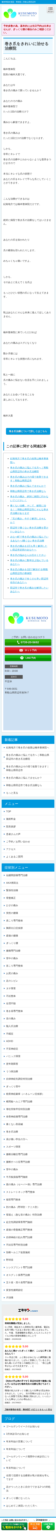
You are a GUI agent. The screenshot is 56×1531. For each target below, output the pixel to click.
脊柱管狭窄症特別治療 (18, 1109)
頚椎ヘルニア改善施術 (18, 1252)
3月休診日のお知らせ (17, 1434)
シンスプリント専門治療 (19, 1267)
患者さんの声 (13, 834)
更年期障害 (12, 1064)
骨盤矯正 (11, 898)
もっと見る (12, 793)
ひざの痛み (12, 905)
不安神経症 (12, 1048)
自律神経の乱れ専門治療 (19, 1237)
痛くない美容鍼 (14, 1124)
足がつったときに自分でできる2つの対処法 (28, 1489)
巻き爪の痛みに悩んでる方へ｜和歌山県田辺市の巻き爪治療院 (27, 757)
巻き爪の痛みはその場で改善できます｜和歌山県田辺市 (27, 768)
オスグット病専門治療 (18, 1275)
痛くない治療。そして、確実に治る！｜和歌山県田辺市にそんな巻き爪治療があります (29, 509)
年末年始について (15, 1449)
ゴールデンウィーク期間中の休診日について (27, 1458)
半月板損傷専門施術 (17, 1177)
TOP (8, 811)
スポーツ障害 (13, 1146)
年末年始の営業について (19, 1441)
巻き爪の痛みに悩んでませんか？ (28, 486)
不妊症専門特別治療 (17, 1244)
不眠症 (9, 1033)
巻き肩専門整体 (14, 1011)
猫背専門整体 (13, 1199)
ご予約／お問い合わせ (18, 841)
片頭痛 (9, 1297)
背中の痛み (12, 958)
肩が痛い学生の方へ (17, 1139)
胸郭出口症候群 (14, 928)
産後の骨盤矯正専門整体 (19, 1229)
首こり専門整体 (14, 965)
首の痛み (11, 1018)
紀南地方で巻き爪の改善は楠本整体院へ (27, 747)
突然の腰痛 (12, 913)
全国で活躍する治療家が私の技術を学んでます (27, 1477)
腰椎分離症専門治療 (17, 1154)
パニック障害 (13, 1056)
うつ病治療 (12, 1071)
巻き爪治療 (12, 1131)
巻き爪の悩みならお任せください (28, 555)
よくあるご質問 (14, 856)
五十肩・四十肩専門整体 (19, 1282)
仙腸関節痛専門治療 (17, 875)
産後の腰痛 (12, 935)
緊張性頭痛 (12, 890)
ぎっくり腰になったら (18, 1498)
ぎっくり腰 (12, 943)
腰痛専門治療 (13, 950)
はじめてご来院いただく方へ (21, 1505)
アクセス (11, 849)
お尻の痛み (12, 973)
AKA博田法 (12, 883)
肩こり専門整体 (14, 920)
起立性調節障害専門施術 (19, 1222)
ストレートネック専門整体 (20, 1192)
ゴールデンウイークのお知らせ (23, 1426)
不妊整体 (11, 996)
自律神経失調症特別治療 (19, 1079)
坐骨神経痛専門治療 (17, 1116)
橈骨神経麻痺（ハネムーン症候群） (25, 1094)
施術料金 (11, 819)
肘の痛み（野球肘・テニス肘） (23, 1207)
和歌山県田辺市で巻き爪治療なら (28, 491)
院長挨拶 (11, 826)
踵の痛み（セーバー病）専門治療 (24, 1184)
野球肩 (9, 1260)
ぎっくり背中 (13, 1086)
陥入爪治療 (12, 1026)
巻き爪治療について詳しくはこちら (28, 431)
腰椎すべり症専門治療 (18, 1162)
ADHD (9, 1041)
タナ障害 (11, 988)
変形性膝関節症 (14, 1290)
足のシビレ (12, 981)
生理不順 (11, 1003)
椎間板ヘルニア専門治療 (19, 1101)
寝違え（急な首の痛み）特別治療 (24, 1214)
